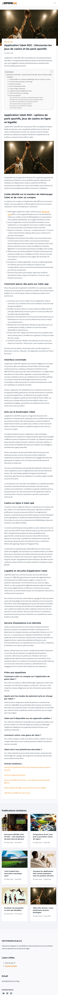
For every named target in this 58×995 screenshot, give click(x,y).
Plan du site (9, 963)
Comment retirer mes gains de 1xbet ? (22, 103)
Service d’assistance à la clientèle (19, 93)
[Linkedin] (11, 993)
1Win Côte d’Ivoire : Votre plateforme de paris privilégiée (43, 910)
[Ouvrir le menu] (54, 3)
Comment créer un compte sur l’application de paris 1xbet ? (27, 97)
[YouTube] (3, 993)
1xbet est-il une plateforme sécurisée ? (22, 105)
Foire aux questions (15, 95)
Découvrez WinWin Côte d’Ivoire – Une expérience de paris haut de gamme (14, 837)
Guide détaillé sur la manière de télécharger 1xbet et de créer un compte (30, 79)
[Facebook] (7, 993)
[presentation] (14, 822)
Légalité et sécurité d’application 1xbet (21, 91)
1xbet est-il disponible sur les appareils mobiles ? (25, 101)
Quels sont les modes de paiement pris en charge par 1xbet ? (28, 99)
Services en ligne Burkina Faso (14, 775)
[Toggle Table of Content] (50, 71)
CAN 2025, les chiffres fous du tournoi (17, 793)
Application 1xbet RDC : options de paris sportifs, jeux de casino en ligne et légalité (29, 76)
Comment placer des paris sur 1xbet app (21, 81)
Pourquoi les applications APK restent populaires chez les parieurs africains (43, 873)
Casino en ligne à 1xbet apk (17, 88)
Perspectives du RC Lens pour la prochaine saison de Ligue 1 (43, 837)
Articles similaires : (17, 108)
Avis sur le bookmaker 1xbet (17, 86)
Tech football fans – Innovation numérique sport (13, 873)
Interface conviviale (15, 84)
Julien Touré (9, 842)
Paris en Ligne (8, 42)
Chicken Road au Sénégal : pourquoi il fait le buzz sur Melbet (25, 788)
